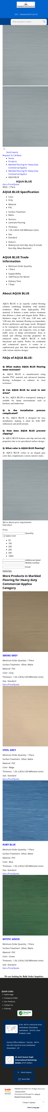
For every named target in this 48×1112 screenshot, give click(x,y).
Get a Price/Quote (11, 184)
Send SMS (26, 1079)
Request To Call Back (12, 155)
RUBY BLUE (9, 844)
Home (11, 158)
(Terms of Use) (20, 1091)
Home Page (8, 994)
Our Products (9, 1001)
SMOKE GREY (10, 655)
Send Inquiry (12, 152)
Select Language (33, 1107)
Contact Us (8, 1005)
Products (12, 161)
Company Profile (11, 998)
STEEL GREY (9, 750)
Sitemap (7, 1008)
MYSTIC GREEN (11, 939)
